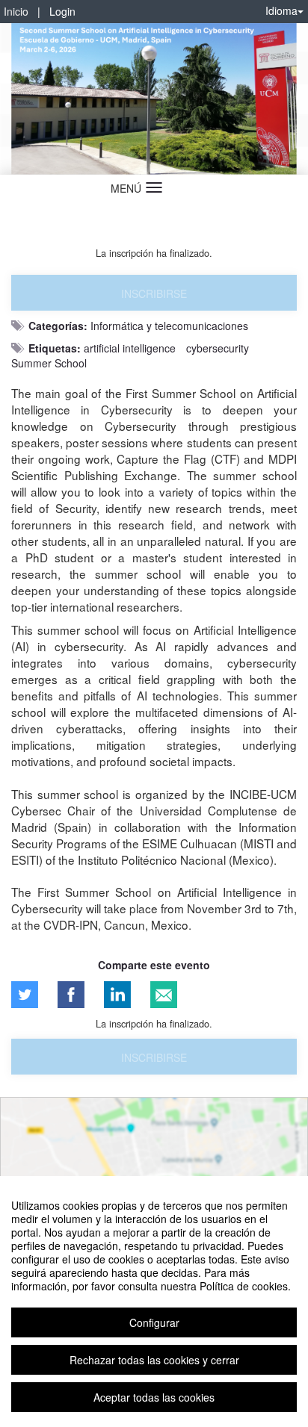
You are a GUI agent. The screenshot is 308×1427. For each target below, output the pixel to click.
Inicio (16, 11)
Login (62, 11)
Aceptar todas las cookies (154, 1397)
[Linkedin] (117, 994)
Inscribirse (154, 293)
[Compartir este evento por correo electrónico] (163, 994)
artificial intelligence (130, 348)
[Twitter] (24, 994)
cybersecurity (217, 348)
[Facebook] (71, 994)
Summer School (49, 362)
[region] (154, 1301)
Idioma (281, 10)
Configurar (154, 1322)
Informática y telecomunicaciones (169, 325)
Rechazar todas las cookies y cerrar (154, 1359)
